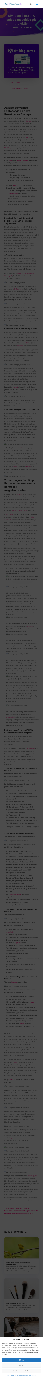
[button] (40, 1339)
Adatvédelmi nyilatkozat (21, 1375)
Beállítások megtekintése (21, 1371)
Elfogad (21, 1360)
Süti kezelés (10, 1375)
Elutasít (21, 1365)
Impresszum (32, 1375)
